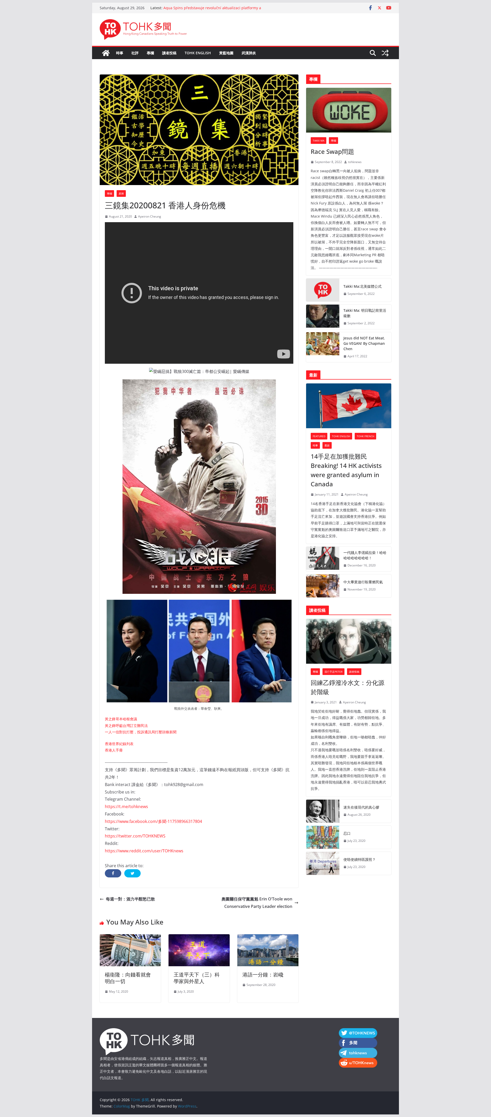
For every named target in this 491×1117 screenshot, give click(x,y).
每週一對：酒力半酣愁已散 (130, 899)
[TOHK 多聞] (106, 53)
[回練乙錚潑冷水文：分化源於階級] (348, 641)
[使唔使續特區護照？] (322, 863)
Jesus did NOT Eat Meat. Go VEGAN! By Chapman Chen (364, 343)
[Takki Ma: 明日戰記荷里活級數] (322, 317)
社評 (135, 52)
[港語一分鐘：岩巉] (267, 938)
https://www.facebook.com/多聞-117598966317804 (153, 821)
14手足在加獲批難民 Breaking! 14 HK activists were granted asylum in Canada (346, 470)
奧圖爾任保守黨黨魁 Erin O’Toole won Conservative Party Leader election (256, 902)
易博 (121, 193)
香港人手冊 (114, 750)
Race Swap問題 (332, 151)
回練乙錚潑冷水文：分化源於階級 (347, 687)
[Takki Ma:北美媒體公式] (322, 290)
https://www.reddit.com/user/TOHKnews (144, 851)
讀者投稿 (169, 52)
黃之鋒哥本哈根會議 (121, 718)
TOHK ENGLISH (198, 52)
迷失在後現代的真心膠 (361, 807)
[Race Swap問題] (348, 110)
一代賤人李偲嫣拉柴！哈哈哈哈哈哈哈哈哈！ (364, 555)
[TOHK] (147, 1031)
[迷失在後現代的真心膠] (322, 811)
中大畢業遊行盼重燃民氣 (363, 581)
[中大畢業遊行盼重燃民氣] (322, 585)
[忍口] (322, 837)
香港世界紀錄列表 (119, 743)
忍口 (347, 833)
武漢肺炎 (249, 52)
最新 (327, 445)
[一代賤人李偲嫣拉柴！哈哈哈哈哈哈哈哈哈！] (322, 559)
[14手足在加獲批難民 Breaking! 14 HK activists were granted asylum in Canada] (348, 405)
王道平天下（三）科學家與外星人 (197, 978)
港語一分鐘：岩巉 (262, 974)
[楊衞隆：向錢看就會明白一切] (130, 938)
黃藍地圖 (226, 52)
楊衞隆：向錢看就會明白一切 (128, 978)
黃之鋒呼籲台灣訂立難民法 (126, 725)
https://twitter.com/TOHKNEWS (135, 836)
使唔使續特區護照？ (359, 859)
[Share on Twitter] (132, 873)
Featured (319, 436)
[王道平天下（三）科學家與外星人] (199, 938)
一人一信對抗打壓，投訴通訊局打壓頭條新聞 (140, 731)
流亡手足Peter (333, 671)
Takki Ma (318, 140)
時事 (119, 52)
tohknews (355, 162)
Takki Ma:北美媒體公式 (362, 286)
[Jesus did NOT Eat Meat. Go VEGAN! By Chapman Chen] (322, 347)
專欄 (150, 52)
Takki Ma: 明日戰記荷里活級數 (364, 313)
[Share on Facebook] (113, 873)
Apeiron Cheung (149, 216)
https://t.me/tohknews (126, 806)
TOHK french (365, 436)
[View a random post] (385, 53)
